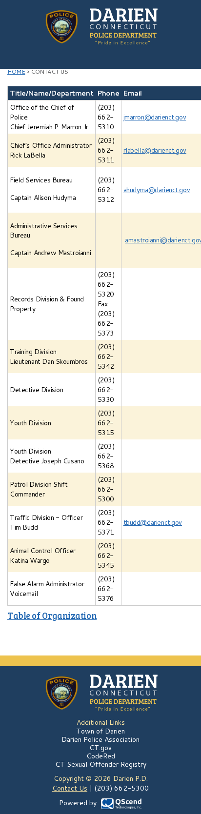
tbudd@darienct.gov (152, 522)
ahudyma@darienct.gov (156, 190)
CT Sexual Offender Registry (100, 764)
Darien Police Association (100, 739)
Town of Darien (100, 731)
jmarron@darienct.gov (154, 117)
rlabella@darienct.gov (154, 150)
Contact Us (69, 788)
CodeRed (100, 756)
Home (16, 71)
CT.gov (100, 748)
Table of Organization (52, 615)
